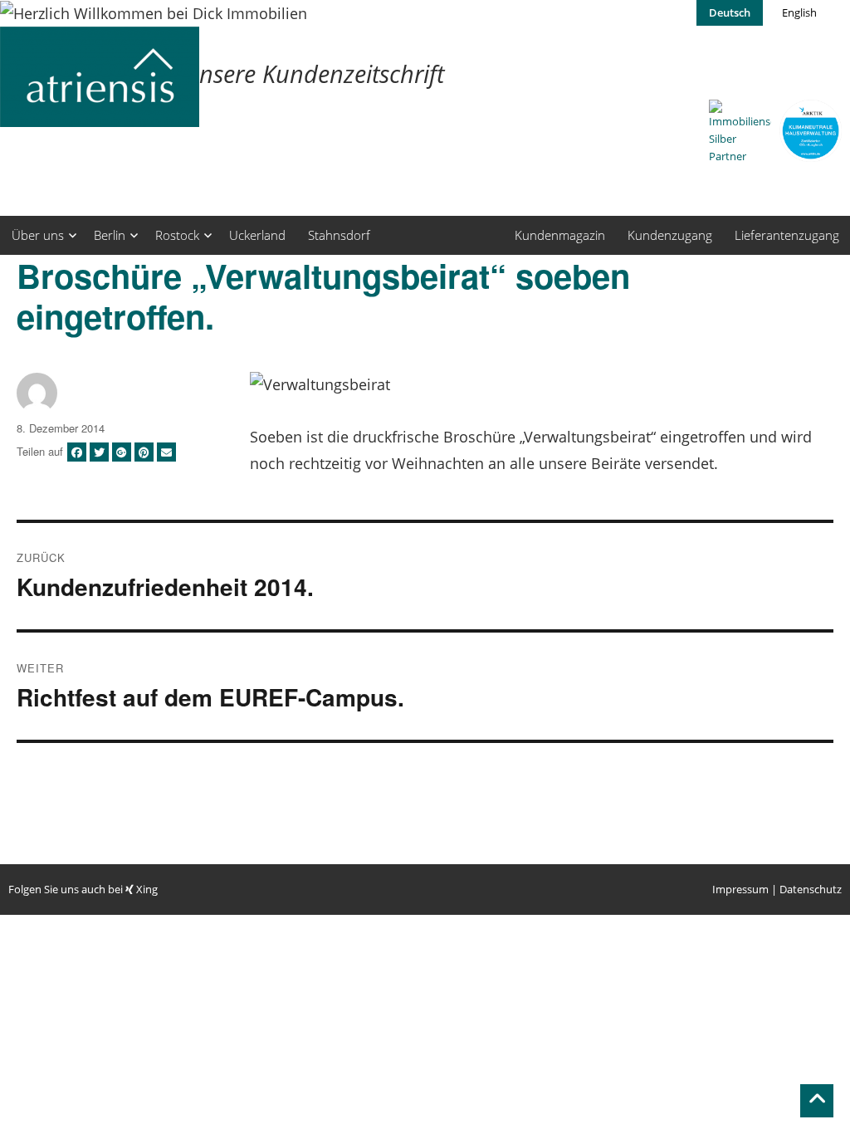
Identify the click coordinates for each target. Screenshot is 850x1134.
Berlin (109, 235)
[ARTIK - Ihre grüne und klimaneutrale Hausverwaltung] (810, 131)
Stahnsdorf (339, 235)
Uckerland (257, 235)
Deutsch (729, 12)
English (799, 12)
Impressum (740, 889)
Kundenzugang (670, 235)
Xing (146, 889)
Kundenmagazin (560, 235)
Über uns (38, 235)
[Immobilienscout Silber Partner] (740, 132)
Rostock (177, 235)
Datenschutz (810, 889)
